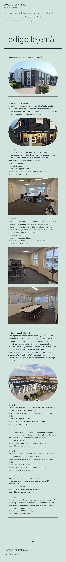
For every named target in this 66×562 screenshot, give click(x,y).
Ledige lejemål (47, 13)
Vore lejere (8, 17)
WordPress (14, 554)
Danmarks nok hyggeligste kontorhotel (24, 13)
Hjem (6, 13)
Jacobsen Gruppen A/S (16, 5)
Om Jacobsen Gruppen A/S (24, 17)
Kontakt (40, 17)
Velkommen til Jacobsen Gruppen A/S (18, 21)
